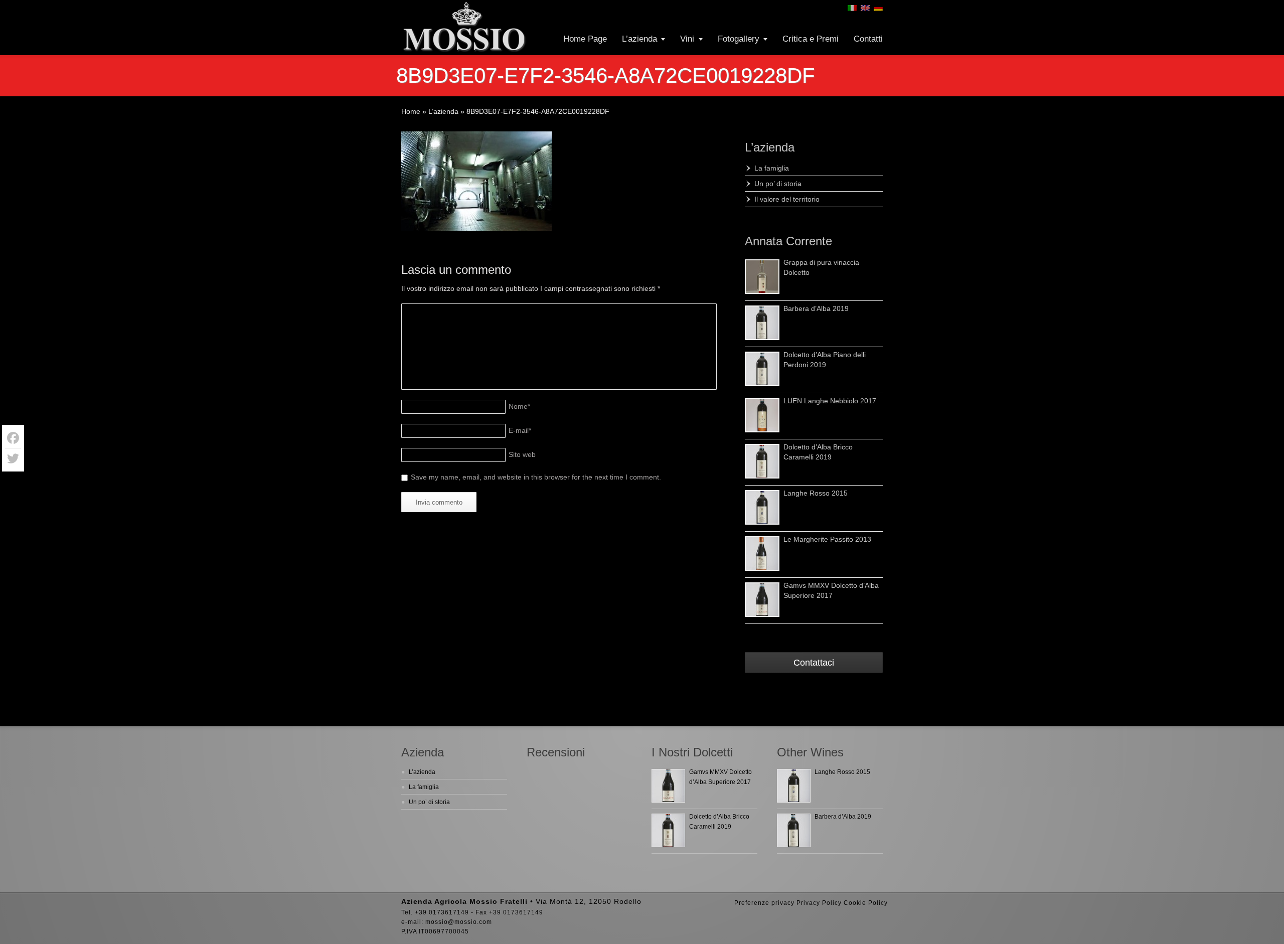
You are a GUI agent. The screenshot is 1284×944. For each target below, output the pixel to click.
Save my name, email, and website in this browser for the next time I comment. (536, 477)
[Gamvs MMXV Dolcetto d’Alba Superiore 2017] (762, 599)
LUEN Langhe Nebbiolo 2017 (829, 401)
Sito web (522, 454)
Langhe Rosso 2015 (815, 493)
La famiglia (771, 168)
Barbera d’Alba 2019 (816, 308)
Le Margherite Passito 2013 (827, 539)
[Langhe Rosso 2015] (762, 507)
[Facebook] (13, 438)
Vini (687, 39)
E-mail (520, 430)
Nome (519, 406)
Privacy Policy (819, 902)
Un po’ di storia (777, 184)
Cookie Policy (866, 902)
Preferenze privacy (764, 902)
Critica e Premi (810, 39)
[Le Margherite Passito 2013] (762, 553)
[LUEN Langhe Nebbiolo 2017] (762, 415)
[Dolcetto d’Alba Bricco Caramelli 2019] (762, 461)
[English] (865, 8)
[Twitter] (13, 458)
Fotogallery (738, 39)
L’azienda (639, 39)
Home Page (585, 39)
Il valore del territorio (787, 199)
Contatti (868, 39)
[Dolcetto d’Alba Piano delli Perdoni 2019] (762, 369)
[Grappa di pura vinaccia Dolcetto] (762, 276)
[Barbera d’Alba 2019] (762, 322)
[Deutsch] (878, 8)
